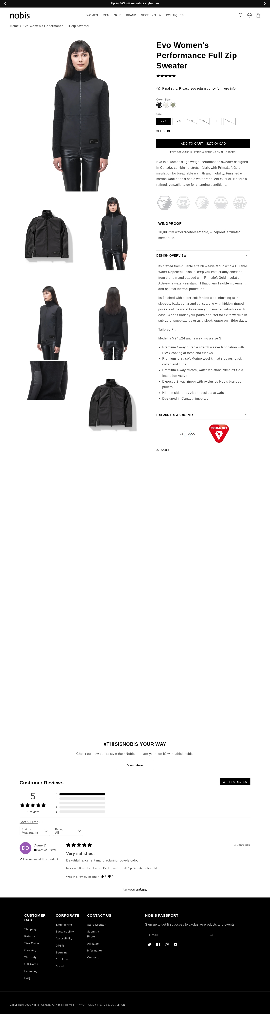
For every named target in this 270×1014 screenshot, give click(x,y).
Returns (29, 936)
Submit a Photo (93, 934)
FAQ (27, 978)
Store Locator (96, 924)
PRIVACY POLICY (85, 1005)
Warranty (30, 957)
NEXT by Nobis (151, 15)
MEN (106, 15)
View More (135, 765)
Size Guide (31, 943)
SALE (117, 15)
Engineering (64, 924)
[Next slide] (264, 4)
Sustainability (65, 931)
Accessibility (64, 938)
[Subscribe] (211, 935)
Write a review (235, 781)
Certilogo (62, 959)
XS (179, 121)
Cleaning (30, 950)
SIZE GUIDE (163, 131)
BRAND (131, 15)
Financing (31, 971)
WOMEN (92, 15)
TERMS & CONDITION (111, 1005)
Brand (60, 966)
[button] (240, 15)
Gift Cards (31, 964)
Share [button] (165, 449)
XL (229, 121)
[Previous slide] (5, 4)
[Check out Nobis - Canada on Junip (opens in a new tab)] (143, 889)
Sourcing (62, 952)
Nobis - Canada (41, 1005)
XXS (163, 121)
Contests (93, 957)
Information (95, 950)
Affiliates (93, 943)
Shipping (30, 929)
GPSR (60, 945)
